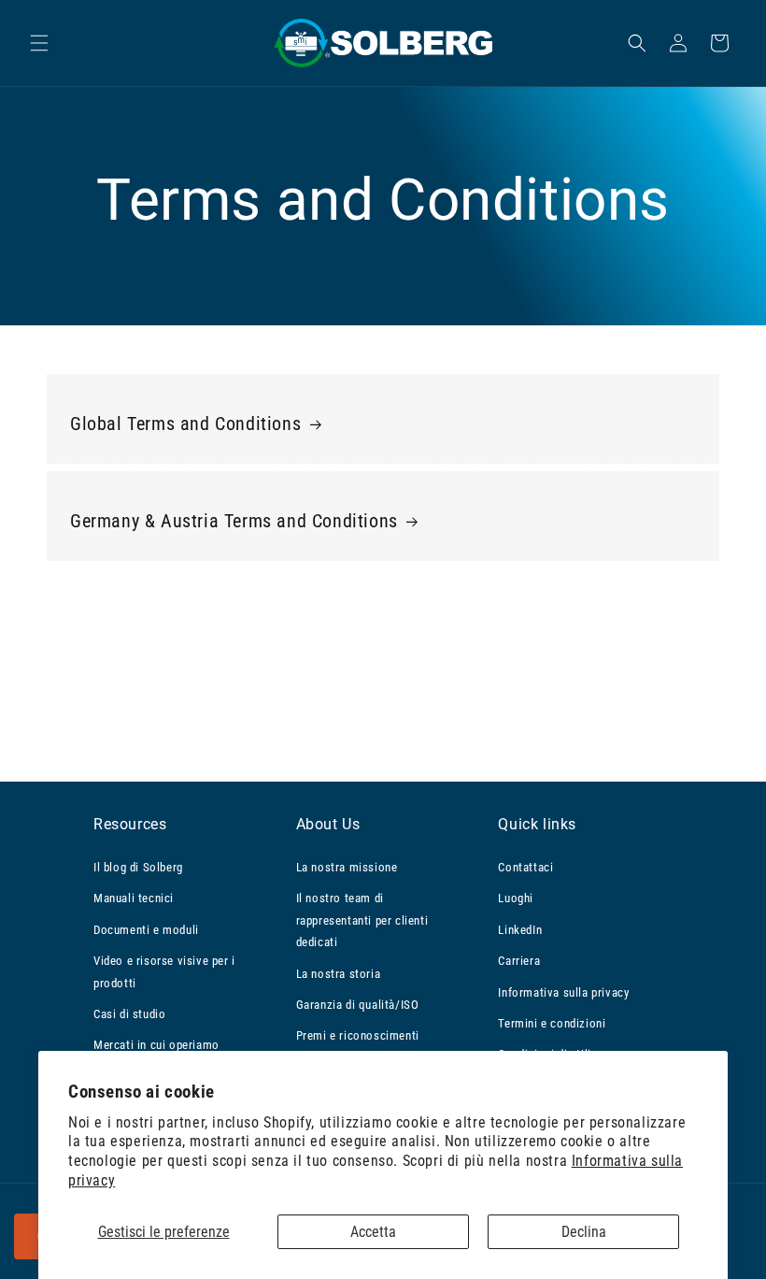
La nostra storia (338, 974)
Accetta (373, 1232)
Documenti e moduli (146, 930)
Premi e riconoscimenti (357, 1035)
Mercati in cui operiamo (156, 1045)
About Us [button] (328, 824)
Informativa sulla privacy (563, 992)
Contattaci (525, 867)
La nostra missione (347, 867)
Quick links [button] (537, 824)
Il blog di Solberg (138, 867)
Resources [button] (129, 824)
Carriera (519, 961)
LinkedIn (520, 930)
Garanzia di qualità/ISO (357, 1005)
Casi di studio (129, 1014)
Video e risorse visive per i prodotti (164, 971)
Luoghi (515, 898)
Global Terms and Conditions (185, 423)
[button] (39, 43)
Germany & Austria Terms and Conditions (234, 521)
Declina (583, 1232)
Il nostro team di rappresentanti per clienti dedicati (362, 920)
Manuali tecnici (133, 898)
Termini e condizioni (551, 1023)
